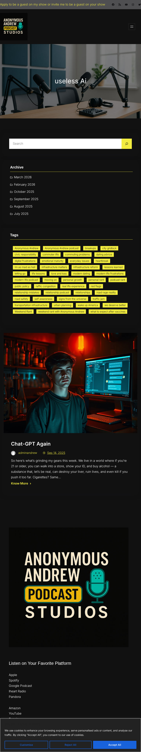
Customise (26, 744)
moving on (50, 279)
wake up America (88, 305)
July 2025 (21, 214)
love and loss (59, 273)
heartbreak (102, 260)
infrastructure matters (54, 267)
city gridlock (109, 248)
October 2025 (24, 192)
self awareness (43, 298)
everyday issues (79, 260)
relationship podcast (57, 292)
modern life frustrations (110, 273)
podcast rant (117, 279)
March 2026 (23, 177)
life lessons (38, 273)
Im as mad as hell (25, 267)
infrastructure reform (85, 267)
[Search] (127, 144)
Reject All (70, 744)
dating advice (104, 254)
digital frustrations (25, 260)
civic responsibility (25, 254)
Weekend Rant (23, 311)
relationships (82, 292)
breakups (90, 248)
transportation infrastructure (31, 305)
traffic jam (99, 298)
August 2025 (23, 206)
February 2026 (24, 184)
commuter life (51, 254)
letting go (20, 273)
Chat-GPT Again (31, 444)
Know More (19, 483)
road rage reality (106, 292)
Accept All (114, 744)
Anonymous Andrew (26, 248)
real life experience (73, 286)
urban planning (62, 305)
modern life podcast (26, 279)
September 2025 (26, 199)
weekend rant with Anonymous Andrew (61, 311)
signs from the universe (72, 298)
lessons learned (113, 267)
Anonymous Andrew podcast (62, 248)
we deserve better (115, 305)
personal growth (72, 279)
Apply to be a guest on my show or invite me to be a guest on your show (52, 4)
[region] (70, 735)
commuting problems (77, 254)
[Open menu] (132, 26)
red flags (96, 286)
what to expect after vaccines (108, 311)
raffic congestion (46, 286)
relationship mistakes (27, 292)
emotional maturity (53, 260)
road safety (21, 298)
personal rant (96, 279)
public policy (22, 286)
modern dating (81, 273)
